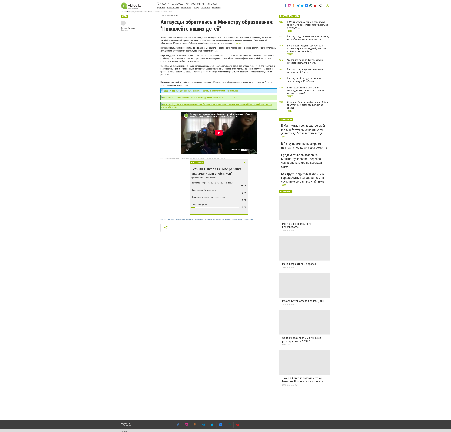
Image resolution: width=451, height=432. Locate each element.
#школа (163, 219)
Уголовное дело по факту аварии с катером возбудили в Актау (305, 61)
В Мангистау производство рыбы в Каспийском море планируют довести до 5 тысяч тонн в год (303, 129)
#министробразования (233, 219)
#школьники (180, 219)
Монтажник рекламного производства (296, 225)
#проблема (199, 219)
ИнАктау (237, 43)
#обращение (248, 219)
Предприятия (197, 3)
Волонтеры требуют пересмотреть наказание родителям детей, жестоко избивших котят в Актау (307, 48)
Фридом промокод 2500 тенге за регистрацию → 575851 (301, 339)
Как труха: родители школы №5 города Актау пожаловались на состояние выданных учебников (303, 177)
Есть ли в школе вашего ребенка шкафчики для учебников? (216, 171)
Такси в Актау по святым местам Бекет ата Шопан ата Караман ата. (303, 379)
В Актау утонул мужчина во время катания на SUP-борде (305, 71)
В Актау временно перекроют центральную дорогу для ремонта (304, 145)
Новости (164, 3)
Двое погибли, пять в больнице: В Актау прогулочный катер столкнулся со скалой (308, 105)
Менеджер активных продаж (299, 264)
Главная (123, 12)
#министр (220, 219)
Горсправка (161, 8)
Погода (196, 8)
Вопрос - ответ (186, 8)
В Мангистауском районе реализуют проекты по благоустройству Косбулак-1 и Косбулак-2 (308, 25)
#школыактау (210, 219)
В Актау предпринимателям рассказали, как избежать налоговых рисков (308, 38)
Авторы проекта (173, 8)
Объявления (205, 8)
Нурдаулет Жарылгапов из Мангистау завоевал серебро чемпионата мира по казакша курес (301, 160)
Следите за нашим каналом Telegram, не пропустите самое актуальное (207, 91)
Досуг (214, 3)
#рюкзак (171, 219)
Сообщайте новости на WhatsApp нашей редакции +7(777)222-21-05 (207, 97)
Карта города (216, 8)
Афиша (179, 3)
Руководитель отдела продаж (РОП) (303, 301)
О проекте (124, 431)
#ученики (189, 219)
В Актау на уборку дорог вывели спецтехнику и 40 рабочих (304, 80)
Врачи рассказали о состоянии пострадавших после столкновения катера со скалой (306, 90)
